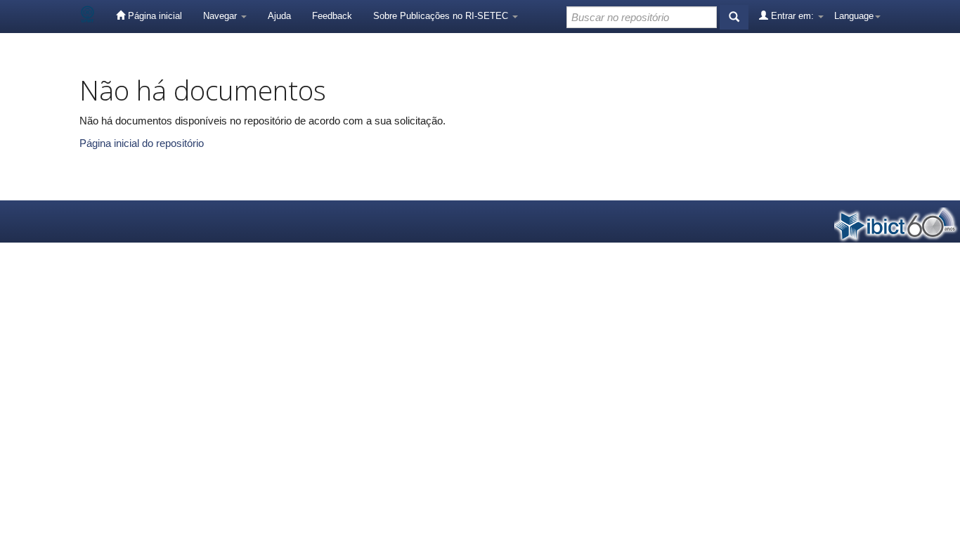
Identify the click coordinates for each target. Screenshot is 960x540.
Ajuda (279, 16)
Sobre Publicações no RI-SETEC (442, 16)
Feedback (332, 16)
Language (854, 16)
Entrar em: (792, 16)
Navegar (221, 16)
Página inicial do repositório (141, 143)
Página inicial (153, 16)
